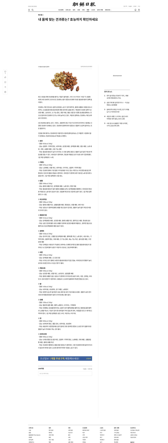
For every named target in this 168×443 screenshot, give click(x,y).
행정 (50, 442)
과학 (84, 435)
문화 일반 (116, 440)
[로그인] (139, 10)
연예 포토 (116, 437)
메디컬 (40, 15)
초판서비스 (133, 432)
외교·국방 (51, 440)
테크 (84, 432)
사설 (30, 430)
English (130, 6)
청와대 (50, 432)
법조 (69, 435)
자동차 (84, 440)
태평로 (30, 437)
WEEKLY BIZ (86, 430)
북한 (50, 437)
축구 (101, 437)
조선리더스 (133, 428)
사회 (69, 428)
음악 (120, 435)
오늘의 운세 (133, 437)
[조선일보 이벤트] (65, 358)
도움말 (84, 369)
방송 (118, 432)
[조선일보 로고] (84, 4)
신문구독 (125, 6)
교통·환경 (70, 442)
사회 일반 (70, 430)
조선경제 (85, 428)
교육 (69, 437)
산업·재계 (85, 437)
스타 (115, 432)
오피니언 (31, 428)
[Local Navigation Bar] (29, 10)
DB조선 (132, 442)
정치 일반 (51, 430)
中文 (139, 6)
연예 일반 (116, 430)
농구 (101, 442)
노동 (69, 440)
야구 (101, 432)
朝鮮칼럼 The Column (34, 435)
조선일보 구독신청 (134, 430)
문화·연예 (116, 428)
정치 (50, 428)
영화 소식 (116, 435)
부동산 (84, 442)
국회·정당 (51, 435)
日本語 (134, 6)
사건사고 (70, 432)
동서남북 (31, 440)
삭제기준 (90, 369)
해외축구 (102, 440)
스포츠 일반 (103, 430)
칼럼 (30, 432)
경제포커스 (31, 442)
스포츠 (101, 428)
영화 (117, 442)
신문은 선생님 (133, 435)
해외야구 (102, 435)
